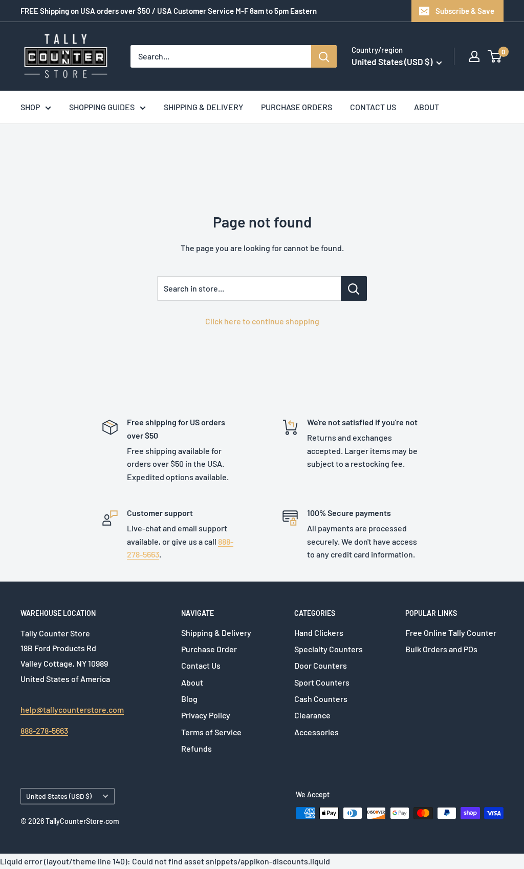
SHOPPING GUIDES (102, 107)
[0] (495, 56)
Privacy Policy (205, 715)
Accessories (316, 732)
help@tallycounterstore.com (72, 709)
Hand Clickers (318, 632)
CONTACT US (373, 107)
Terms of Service (211, 732)
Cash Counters (320, 699)
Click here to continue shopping (262, 321)
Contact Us (201, 665)
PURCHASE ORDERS (296, 107)
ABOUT (426, 107)
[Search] (324, 56)
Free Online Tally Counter (450, 632)
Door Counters (320, 665)
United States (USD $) (59, 796)
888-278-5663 (44, 730)
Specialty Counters (328, 649)
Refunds (196, 748)
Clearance (312, 715)
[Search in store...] (354, 288)
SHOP (30, 107)
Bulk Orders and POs (441, 649)
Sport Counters (322, 682)
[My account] (474, 56)
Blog (189, 699)
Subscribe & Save (464, 10)
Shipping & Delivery (216, 632)
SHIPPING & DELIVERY (203, 107)
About (192, 682)
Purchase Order (209, 649)
